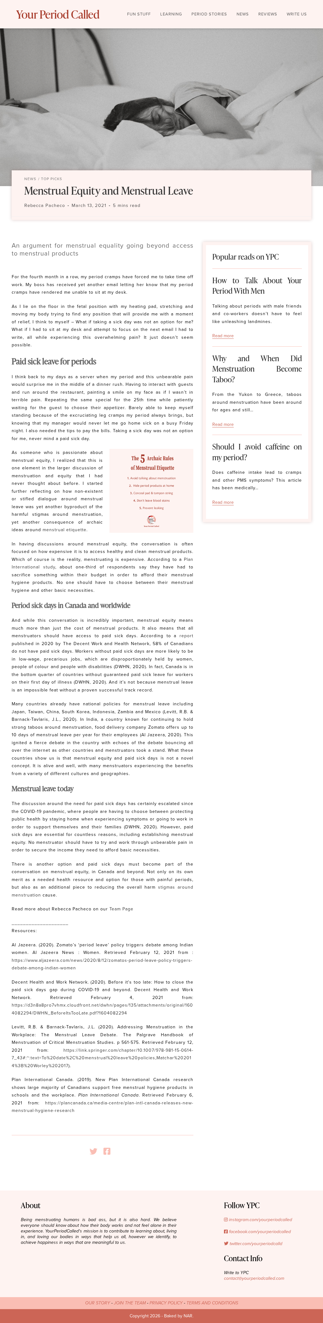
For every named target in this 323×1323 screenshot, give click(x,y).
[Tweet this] (96, 1151)
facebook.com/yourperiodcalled (259, 1231)
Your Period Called (57, 14)
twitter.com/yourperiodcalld (255, 1243)
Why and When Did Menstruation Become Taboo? (257, 369)
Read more (223, 335)
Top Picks (51, 179)
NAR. (188, 1316)
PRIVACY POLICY (166, 1303)
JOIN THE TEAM (130, 1303)
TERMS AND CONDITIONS (212, 1303)
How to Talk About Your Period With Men (257, 285)
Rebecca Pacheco (44, 205)
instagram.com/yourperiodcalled (260, 1219)
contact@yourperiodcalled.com (254, 1278)
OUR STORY (97, 1303)
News (30, 179)
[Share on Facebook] (109, 1151)
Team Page (121, 909)
